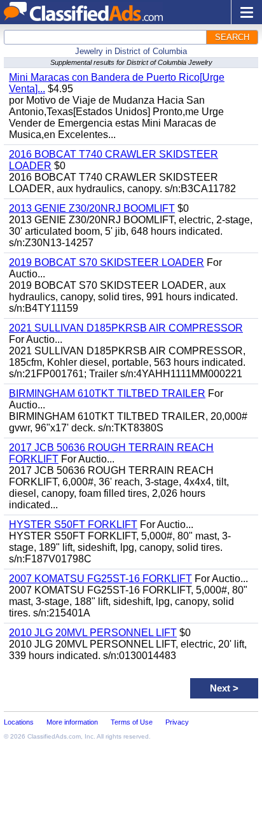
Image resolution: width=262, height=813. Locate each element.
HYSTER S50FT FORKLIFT (73, 524)
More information (72, 722)
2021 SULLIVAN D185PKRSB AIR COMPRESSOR (126, 328)
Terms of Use (132, 722)
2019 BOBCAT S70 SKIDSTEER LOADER (106, 262)
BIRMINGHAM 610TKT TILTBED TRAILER (107, 393)
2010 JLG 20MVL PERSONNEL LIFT (93, 632)
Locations (19, 722)
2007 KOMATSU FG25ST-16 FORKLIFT (100, 578)
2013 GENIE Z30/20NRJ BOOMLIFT (92, 208)
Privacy (177, 722)
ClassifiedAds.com (54, 736)
